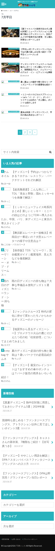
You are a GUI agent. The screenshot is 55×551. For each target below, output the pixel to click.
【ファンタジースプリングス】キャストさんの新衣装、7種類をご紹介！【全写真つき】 (26, 442)
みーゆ (7, 183)
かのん (7, 227)
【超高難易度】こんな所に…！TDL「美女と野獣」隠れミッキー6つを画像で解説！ (33, 193)
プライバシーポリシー (30, 539)
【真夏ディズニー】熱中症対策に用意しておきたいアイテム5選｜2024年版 (26, 406)
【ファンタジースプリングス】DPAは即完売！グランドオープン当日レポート (26, 477)
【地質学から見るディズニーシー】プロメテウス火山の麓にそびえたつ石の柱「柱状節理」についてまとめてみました (26, 335)
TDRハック (21, 546)
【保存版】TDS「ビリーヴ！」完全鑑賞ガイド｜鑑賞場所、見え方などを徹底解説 (32, 254)
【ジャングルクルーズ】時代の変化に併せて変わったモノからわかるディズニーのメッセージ (32, 315)
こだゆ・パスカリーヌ (14, 244)
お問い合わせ (16, 539)
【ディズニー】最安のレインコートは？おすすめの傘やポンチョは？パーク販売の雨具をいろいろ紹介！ (26, 371)
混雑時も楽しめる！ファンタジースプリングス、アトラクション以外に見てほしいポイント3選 (26, 424)
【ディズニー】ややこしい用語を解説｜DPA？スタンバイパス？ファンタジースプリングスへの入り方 (26, 459)
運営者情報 (5, 539)
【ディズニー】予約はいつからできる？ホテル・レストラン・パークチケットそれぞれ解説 (32, 176)
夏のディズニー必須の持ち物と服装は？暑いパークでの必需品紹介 (32, 352)
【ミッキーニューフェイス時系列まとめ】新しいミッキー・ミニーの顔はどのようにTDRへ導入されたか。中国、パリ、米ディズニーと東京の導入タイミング (26, 215)
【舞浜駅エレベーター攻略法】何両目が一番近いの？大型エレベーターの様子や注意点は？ (32, 236)
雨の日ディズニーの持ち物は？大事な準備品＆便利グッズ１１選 (32, 283)
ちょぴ (18, 358)
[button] (10, 33)
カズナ (7, 345)
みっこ (7, 201)
